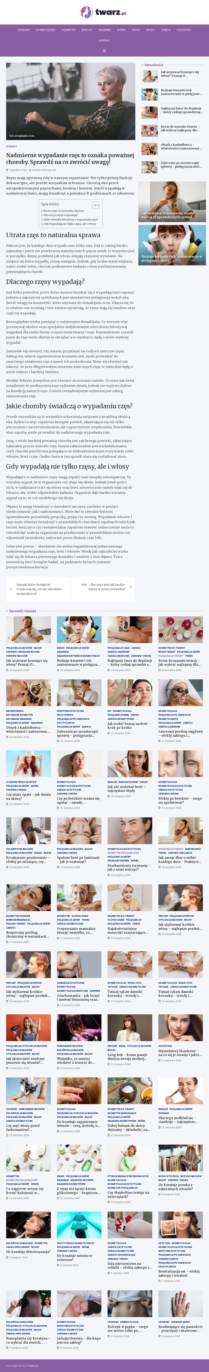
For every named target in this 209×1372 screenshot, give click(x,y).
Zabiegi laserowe (119, 651)
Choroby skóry (180, 1321)
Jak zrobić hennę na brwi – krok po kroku (129, 726)
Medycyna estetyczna (70, 710)
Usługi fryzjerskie (18, 1246)
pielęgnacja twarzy (170, 655)
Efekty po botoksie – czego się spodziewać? (180, 801)
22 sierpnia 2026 (120, 733)
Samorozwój (193, 848)
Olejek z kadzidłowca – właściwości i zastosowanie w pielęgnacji (181, 148)
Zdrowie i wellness (180, 852)
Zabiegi (166, 30)
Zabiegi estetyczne (69, 789)
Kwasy (60, 647)
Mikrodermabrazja (18, 919)
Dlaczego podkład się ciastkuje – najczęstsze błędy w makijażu (176, 1122)
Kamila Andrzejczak (44, 170)
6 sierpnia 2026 (69, 1348)
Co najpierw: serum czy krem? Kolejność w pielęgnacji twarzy (25, 1193)
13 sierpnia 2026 (120, 1064)
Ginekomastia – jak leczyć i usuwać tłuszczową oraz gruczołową (78, 1000)
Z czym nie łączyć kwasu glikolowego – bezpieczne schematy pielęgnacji (78, 1193)
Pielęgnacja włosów (19, 647)
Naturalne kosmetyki (19, 714)
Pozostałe (184, 30)
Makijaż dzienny (128, 781)
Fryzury (163, 915)
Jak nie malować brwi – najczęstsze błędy (127, 789)
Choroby (24, 30)
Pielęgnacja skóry (77, 647)
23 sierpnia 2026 (19, 737)
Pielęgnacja (133, 919)
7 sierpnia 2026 (171, 1281)
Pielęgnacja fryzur (182, 915)
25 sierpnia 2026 (19, 670)
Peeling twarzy (16, 923)
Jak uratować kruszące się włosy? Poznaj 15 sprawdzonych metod (180, 75)
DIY (109, 710)
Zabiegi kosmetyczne (121, 718)
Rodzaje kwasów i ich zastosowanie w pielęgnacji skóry (181, 93)
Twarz (136, 30)
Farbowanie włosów (70, 1045)
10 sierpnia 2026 (70, 1198)
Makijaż (87, 30)
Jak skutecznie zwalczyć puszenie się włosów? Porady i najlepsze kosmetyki (25, 1065)
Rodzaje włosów (191, 1176)
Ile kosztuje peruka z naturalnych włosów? (175, 1187)
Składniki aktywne (81, 1180)
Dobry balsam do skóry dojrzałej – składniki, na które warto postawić (127, 1130)
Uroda (135, 714)
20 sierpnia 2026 (120, 796)
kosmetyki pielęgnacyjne (123, 852)
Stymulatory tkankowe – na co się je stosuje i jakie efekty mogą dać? (178, 1055)
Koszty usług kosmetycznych (75, 1243)
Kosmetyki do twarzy (171, 647)
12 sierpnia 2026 (70, 1131)
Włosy (150, 30)
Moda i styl (135, 982)
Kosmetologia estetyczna (74, 785)
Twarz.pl (33, 1366)
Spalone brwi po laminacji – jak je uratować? (78, 860)
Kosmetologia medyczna (72, 990)
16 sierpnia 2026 (120, 938)
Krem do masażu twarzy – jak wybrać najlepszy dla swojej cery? (180, 130)
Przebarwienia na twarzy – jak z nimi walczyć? (129, 868)
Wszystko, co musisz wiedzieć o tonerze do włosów (74, 1063)
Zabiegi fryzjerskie (18, 1333)
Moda (122, 1045)
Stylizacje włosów (139, 1045)
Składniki (104, 30)
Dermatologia (129, 1321)
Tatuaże (113, 986)
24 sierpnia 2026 (120, 670)
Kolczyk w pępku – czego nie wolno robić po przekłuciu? (128, 1331)
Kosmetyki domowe (18, 915)
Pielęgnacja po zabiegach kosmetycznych (174, 716)
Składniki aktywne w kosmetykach (78, 655)
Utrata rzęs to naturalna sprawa (63, 210)
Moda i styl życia (168, 1176)
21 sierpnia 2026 (19, 804)
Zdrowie (95, 990)
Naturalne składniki (19, 718)
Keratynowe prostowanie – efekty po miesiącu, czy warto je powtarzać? (28, 862)
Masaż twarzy (166, 651)
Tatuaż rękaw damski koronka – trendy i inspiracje (125, 996)
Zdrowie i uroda (16, 789)
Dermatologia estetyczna (124, 848)
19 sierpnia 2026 (19, 867)
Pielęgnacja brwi (118, 714)
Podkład (163, 1113)
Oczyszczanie (80, 915)
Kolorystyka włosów (19, 848)
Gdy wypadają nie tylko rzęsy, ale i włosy (70, 223)
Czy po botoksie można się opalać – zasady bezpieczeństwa (78, 802)
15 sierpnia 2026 (70, 1005)
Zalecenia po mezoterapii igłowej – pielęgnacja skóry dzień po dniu (181, 166)
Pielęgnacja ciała (119, 647)
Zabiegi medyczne (118, 655)
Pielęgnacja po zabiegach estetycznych (73, 720)
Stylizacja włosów (170, 919)
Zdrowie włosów (17, 655)
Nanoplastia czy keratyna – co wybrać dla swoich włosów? (28, 1342)
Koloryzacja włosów (70, 1050)
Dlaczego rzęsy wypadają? (61, 215)
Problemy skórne (118, 860)
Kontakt (104, 40)
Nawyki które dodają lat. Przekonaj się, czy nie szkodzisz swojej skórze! (39, 589)
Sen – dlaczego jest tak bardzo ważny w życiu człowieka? (103, 587)
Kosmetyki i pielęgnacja (123, 1187)
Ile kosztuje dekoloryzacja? (28, 1252)
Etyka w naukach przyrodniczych (128, 1176)
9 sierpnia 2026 (171, 1194)
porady (11, 146)
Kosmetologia (46, 30)
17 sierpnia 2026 (19, 942)
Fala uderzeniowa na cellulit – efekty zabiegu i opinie (128, 1268)
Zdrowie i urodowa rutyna (23, 651)
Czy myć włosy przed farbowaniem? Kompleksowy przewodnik (28, 1130)
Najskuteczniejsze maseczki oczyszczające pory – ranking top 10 (126, 933)
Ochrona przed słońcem (21, 781)
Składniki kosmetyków (122, 1120)
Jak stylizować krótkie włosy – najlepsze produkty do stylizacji (180, 929)
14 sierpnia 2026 (19, 1068)
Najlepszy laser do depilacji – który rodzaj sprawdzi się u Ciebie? (182, 112)
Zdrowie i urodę (141, 655)
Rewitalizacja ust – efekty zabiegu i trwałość (179, 1273)
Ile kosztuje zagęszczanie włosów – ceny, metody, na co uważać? (78, 1126)
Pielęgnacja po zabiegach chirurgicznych (174, 1256)
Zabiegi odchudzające (122, 1254)
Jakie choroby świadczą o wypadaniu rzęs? (71, 219)
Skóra (121, 30)
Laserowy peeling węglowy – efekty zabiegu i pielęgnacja (180, 735)
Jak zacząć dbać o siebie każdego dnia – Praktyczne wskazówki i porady (180, 862)
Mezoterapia (65, 714)
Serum (35, 1183)
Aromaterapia (14, 710)
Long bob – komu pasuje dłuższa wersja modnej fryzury (127, 1059)
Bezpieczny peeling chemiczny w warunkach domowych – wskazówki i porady (27, 939)
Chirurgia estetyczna (70, 982)
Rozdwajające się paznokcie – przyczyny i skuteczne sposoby (180, 1331)
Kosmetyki (69, 30)
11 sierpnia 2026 (171, 1127)
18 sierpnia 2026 (120, 875)
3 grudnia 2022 (18, 170)
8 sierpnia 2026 (69, 1265)
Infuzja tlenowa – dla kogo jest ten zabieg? (79, 1340)
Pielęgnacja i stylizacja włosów (26, 1045)
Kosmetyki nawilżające (122, 1113)
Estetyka (164, 1243)
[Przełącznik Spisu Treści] (93, 205)
